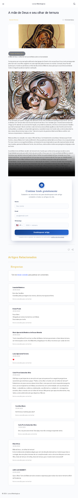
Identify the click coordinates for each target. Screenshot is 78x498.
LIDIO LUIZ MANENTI (19, 470)
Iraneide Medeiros (19, 287)
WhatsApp (18, 221)
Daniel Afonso (13, 20)
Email (16, 211)
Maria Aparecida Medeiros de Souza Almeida (27, 332)
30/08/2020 (16, 446)
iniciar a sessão (22, 275)
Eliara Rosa (16, 444)
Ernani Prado (17, 309)
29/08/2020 (16, 375)
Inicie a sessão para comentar (22, 299)
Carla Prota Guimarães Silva (22, 372)
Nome (17, 201)
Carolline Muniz (20, 406)
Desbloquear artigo (41, 232)
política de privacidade (57, 237)
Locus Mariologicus (38, 4)
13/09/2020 (22, 427)
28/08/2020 (16, 290)
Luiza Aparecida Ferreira (21, 354)
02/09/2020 (16, 472)
